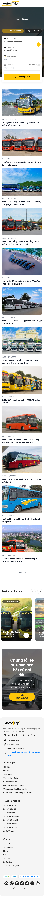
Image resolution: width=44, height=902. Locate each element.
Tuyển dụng (7, 774)
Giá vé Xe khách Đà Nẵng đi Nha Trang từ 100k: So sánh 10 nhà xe (22, 163)
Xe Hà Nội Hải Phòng (11, 816)
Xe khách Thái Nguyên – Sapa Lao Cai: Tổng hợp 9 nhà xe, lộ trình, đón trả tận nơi (20, 441)
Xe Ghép (6, 858)
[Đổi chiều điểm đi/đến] (39, 44)
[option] (16, 619)
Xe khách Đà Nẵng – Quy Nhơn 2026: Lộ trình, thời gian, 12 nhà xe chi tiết (21, 203)
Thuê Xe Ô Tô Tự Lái (11, 865)
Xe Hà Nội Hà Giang (10, 805)
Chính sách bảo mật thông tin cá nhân (17, 792)
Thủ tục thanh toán (10, 778)
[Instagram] (12, 883)
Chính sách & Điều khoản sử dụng (15, 789)
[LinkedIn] (38, 883)
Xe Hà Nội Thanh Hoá (11, 823)
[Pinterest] (32, 883)
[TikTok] (27, 883)
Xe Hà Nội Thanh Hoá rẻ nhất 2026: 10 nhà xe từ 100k (21, 401)
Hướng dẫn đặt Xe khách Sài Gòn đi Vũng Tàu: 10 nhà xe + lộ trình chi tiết (21, 282)
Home (18, 19)
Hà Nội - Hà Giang (11, 632)
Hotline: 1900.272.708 (22, 696)
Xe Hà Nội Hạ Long (10, 827)
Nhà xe (6, 851)
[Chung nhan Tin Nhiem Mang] (29, 876)
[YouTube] (6, 883)
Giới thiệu (6, 767)
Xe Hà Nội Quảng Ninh (11, 820)
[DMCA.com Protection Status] (7, 876)
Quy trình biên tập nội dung (13, 785)
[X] (17, 883)
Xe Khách (6, 844)
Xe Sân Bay (7, 862)
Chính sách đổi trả (10, 782)
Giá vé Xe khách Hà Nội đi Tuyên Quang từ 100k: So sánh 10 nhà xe (19, 560)
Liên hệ (6, 771)
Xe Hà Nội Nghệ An (10, 813)
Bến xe (5, 855)
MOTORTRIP (10, 3)
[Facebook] (22, 883)
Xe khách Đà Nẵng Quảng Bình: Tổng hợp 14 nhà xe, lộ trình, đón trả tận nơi (20, 242)
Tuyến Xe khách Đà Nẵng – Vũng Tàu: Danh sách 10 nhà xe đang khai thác (20, 361)
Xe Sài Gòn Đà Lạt (10, 831)
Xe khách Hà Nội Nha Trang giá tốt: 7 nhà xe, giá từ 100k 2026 (22, 322)
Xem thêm (22, 572)
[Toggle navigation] (40, 3)
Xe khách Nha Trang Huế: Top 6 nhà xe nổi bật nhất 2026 (21, 480)
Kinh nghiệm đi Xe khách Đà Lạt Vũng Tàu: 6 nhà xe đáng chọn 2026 (20, 123)
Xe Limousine (8, 847)
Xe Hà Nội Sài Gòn (10, 809)
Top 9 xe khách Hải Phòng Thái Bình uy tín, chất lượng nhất (22, 520)
